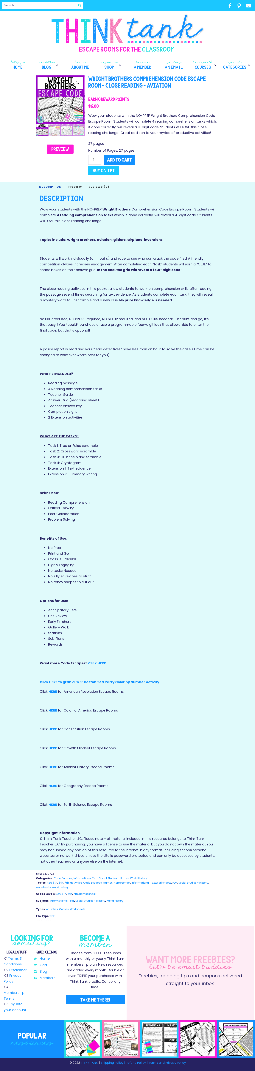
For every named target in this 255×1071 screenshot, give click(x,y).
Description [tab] (50, 187)
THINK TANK (89, 1063)
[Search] (79, 5)
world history (60, 887)
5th (55, 883)
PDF (174, 883)
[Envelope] (248, 5)
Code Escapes (63, 878)
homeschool (122, 883)
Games (108, 883)
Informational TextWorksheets (151, 883)
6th (61, 883)
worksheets (43, 887)
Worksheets (77, 909)
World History (138, 878)
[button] (49, 65)
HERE (53, 691)
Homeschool (87, 894)
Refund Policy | (137, 1063)
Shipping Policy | (113, 1063)
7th (66, 883)
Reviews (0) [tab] (98, 187)
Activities (52, 909)
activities (76, 883)
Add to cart (119, 160)
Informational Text (86, 878)
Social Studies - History (114, 878)
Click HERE (97, 663)
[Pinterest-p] (239, 5)
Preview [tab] (75, 187)
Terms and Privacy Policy (167, 1063)
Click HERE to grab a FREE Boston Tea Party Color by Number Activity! (100, 682)
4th (49, 883)
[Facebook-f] (230, 5)
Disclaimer (18, 970)
